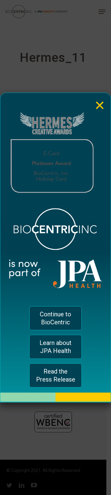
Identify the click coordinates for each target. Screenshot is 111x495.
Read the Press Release (55, 375)
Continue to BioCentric (55, 318)
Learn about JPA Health (55, 346)
